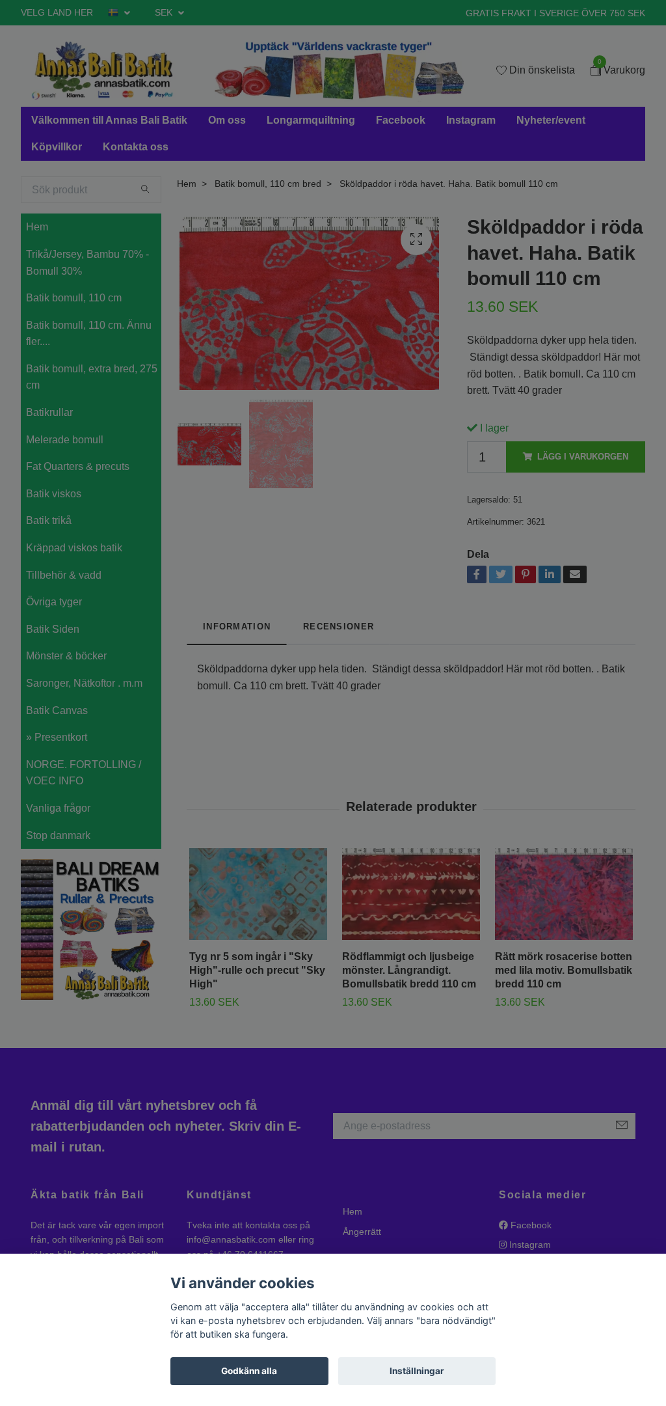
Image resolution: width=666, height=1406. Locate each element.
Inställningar (417, 1371)
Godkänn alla (249, 1371)
